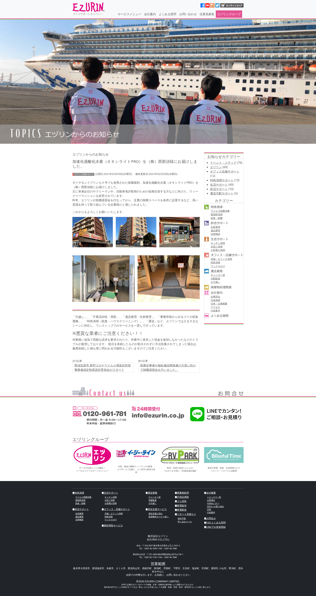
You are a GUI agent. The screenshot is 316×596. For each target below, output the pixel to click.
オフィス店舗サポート (224, 171)
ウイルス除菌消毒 (220, 211)
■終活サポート (80, 509)
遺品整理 (215, 230)
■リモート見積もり (185, 514)
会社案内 (150, 14)
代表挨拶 (215, 300)
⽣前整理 (215, 227)
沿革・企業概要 (219, 303)
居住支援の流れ (155, 513)
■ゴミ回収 (181, 501)
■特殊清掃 (78, 492)
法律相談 (215, 234)
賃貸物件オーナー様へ (158, 516)
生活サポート (219, 185)
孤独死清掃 (217, 214)
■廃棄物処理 (182, 492)
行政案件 (215, 310)
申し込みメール (185, 521)
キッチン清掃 (218, 243)
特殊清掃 (215, 262)
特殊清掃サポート (222, 180)
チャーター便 (218, 275)
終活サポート (219, 189)
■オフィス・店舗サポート (116, 509)
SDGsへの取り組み (215, 506)
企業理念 (215, 296)
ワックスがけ (218, 266)
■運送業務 (151, 492)
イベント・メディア (223, 163)
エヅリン (216, 167)
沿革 (209, 509)
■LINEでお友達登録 (215, 527)
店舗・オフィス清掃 (221, 259)
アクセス (215, 307)
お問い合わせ (188, 14)
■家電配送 (181, 509)
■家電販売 (181, 505)
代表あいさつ (213, 503)
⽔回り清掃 (217, 246)
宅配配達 (215, 278)
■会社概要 (210, 492)
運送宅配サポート (222, 193)
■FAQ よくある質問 (215, 522)
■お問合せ (210, 518)
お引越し (215, 282)
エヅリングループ (229, 14)
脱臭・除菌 (217, 218)
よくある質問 (167, 14)
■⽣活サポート (110, 492)
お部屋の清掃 (218, 250)
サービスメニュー (129, 14)
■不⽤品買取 (182, 497)
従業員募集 (207, 14)
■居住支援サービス (156, 509)
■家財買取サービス (112, 525)
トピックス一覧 (214, 497)
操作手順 (182, 518)
